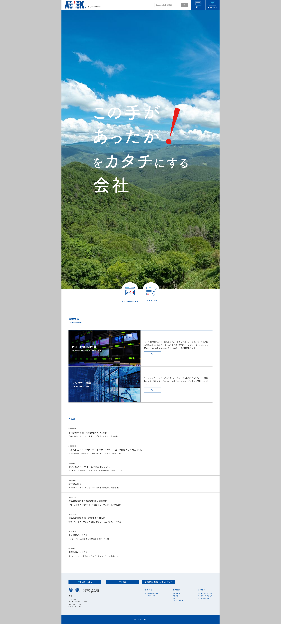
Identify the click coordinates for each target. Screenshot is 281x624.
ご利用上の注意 (178, 601)
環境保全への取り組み (205, 593)
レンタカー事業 (150, 596)
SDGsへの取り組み (204, 598)
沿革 (174, 598)
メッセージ (176, 593)
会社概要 (176, 596)
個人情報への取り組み (205, 596)
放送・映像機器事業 (151, 593)
